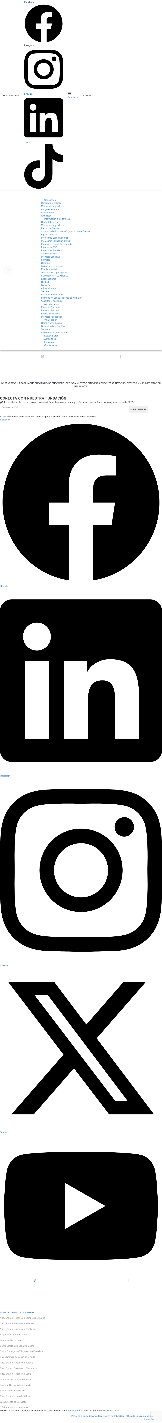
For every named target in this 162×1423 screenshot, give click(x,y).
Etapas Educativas (50, 313)
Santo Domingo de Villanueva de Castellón (21, 1351)
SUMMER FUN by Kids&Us (54, 275)
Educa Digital (113, 1410)
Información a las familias (57, 218)
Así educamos (51, 304)
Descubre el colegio (51, 202)
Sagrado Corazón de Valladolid (15, 1384)
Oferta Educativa (49, 221)
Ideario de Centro (50, 228)
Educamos (73, 97)
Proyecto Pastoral (50, 310)
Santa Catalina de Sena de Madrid (17, 1345)
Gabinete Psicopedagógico (54, 272)
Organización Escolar (51, 322)
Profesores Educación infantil (55, 240)
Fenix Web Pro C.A (75, 1410)
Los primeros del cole (52, 266)
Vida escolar (50, 319)
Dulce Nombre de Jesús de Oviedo (17, 1356)
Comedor (45, 262)
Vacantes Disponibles (51, 300)
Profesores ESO (49, 247)
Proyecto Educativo (50, 256)
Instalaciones (47, 212)
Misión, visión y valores (52, 206)
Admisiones (50, 338)
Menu (69, 93)
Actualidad (46, 215)
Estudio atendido (49, 269)
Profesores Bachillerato (52, 250)
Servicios (45, 259)
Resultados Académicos (53, 294)
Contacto (45, 281)
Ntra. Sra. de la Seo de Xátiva (15, 1396)
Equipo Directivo (49, 234)
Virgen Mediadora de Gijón (13, 1334)
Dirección (45, 285)
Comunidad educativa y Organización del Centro (65, 231)
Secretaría (46, 291)
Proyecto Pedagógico (51, 316)
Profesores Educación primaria (56, 244)
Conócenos (50, 199)
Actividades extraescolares (54, 332)
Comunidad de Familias (53, 326)
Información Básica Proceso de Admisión (61, 297)
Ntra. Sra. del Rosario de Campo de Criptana (22, 1317)
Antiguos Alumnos (50, 209)
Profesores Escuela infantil (54, 237)
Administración (48, 288)
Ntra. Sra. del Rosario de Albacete (17, 1323)
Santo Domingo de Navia (12, 1390)
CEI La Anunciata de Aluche (14, 1407)
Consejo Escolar (49, 253)
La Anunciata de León (11, 1340)
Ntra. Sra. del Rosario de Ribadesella (18, 1368)
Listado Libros (51, 335)
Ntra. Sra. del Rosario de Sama (15, 1373)
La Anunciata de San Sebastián (15, 1379)
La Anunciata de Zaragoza (13, 1401)
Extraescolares (48, 278)
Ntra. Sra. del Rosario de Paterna (16, 1362)
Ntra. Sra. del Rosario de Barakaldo (18, 1328)
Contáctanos (50, 345)
